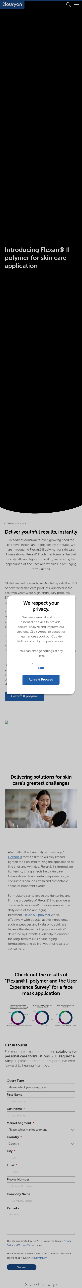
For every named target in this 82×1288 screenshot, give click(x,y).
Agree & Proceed (41, 679)
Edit (41, 668)
